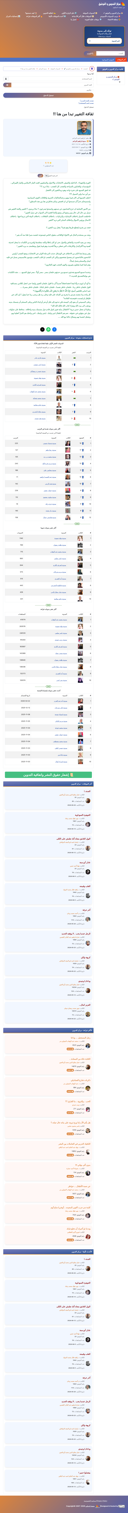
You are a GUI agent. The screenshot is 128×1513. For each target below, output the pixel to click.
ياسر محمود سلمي (74, 1126)
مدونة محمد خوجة (61, 728)
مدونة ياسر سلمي (60, 558)
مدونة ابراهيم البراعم (79, 141)
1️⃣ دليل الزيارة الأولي (69, 13)
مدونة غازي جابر (40, 358)
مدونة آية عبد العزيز (60, 701)
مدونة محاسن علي (50, 470)
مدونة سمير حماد (61, 653)
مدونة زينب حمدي (61, 640)
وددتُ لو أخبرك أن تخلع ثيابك (78, 1228)
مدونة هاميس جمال (49, 517)
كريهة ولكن (85, 957)
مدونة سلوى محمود (49, 497)
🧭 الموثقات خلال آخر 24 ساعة (83, 16)
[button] (104, 41)
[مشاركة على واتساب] (48, 329)
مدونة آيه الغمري (60, 579)
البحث (89, 53)
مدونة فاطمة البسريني (58, 585)
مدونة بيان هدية (51, 511)
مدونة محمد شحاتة (39, 398)
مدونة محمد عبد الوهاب (38, 391)
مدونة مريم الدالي (61, 721)
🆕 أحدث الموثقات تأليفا (57, 16)
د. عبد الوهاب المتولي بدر (71, 1084)
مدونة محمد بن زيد (50, 457)
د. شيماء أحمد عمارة (73, 1168)
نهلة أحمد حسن (75, 866)
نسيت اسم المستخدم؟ (86, 103)
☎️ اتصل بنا (75, 19)
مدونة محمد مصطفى (60, 741)
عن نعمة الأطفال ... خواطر (79, 1186)
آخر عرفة (86, 910)
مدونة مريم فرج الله (49, 463)
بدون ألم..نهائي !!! (82, 1165)
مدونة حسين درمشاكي (38, 371)
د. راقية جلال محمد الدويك (71, 890)
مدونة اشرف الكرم (39, 385)
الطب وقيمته (85, 886)
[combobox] (110, 53)
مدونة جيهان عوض (50, 490)
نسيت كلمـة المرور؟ (87, 101)
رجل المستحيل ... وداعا (80, 1037)
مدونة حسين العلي (61, 748)
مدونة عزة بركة (51, 504)
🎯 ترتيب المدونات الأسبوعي (110, 16)
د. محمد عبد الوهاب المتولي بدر (70, 1041)
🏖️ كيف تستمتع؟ (31, 13)
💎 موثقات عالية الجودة (93, 19)
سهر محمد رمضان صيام (72, 1008)
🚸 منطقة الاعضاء (114, 19)
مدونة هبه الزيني (50, 484)
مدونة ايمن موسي (40, 365)
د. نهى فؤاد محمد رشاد (72, 818)
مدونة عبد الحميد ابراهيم (48, 477)
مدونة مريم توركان (59, 572)
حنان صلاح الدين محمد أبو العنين (69, 795)
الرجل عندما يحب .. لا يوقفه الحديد (76, 933)
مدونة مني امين (61, 680)
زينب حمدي (76, 1105)
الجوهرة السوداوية (82, 815)
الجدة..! (87, 791)
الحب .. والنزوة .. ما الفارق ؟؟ (77, 1101)
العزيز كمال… (84, 1004)
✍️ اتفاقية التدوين (49, 13)
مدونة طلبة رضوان (59, 545)
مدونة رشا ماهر (51, 450)
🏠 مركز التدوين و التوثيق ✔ (113, 13)
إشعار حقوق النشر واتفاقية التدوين (46, 775)
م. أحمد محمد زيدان (73, 913)
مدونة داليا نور (62, 755)
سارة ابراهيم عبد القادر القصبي (70, 937)
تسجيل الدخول (48, 95)
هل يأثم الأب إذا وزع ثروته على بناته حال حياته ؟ (70, 1122)
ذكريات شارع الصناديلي (80, 1080)
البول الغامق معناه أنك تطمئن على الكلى (73, 838)
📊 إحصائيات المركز (13, 16)
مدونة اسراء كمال (61, 762)
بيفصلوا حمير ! (84, 1472)
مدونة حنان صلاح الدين (58, 592)
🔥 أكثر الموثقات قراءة (34, 16)
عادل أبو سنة (85, 862)
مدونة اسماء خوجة (61, 714)
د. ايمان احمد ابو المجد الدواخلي (69, 842)
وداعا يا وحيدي (84, 981)
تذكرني (89, 90)
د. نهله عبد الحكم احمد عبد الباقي (69, 1147)
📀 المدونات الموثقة (90, 13)
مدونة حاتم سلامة (40, 405)
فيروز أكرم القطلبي (73, 1232)
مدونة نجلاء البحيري (39, 412)
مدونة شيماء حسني (49, 443)
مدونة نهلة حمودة (40, 378)
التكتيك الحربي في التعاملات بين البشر (74, 1143)
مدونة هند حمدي (40, 418)
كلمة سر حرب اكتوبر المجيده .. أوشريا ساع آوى (70, 1207)
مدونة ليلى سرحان (61, 708)
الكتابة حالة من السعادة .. (79, 1059)
